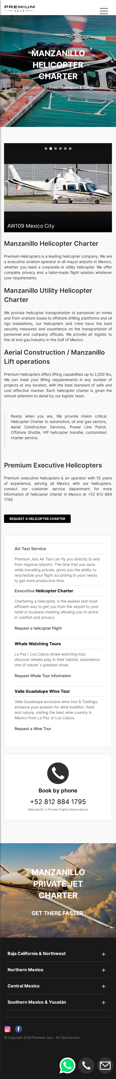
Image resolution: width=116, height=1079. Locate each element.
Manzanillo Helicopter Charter (58, 64)
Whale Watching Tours (38, 643)
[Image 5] (65, 148)
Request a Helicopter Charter (37, 519)
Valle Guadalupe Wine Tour (42, 691)
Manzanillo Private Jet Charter (58, 883)
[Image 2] (50, 148)
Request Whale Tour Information (43, 675)
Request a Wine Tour (33, 728)
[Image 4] (60, 148)
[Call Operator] (86, 1065)
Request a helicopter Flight (38, 628)
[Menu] (104, 12)
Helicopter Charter (54, 590)
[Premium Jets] (14, 8)
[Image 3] (55, 148)
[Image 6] (70, 148)
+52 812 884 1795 (58, 796)
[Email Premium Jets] (105, 1065)
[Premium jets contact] (67, 1065)
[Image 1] (46, 148)
